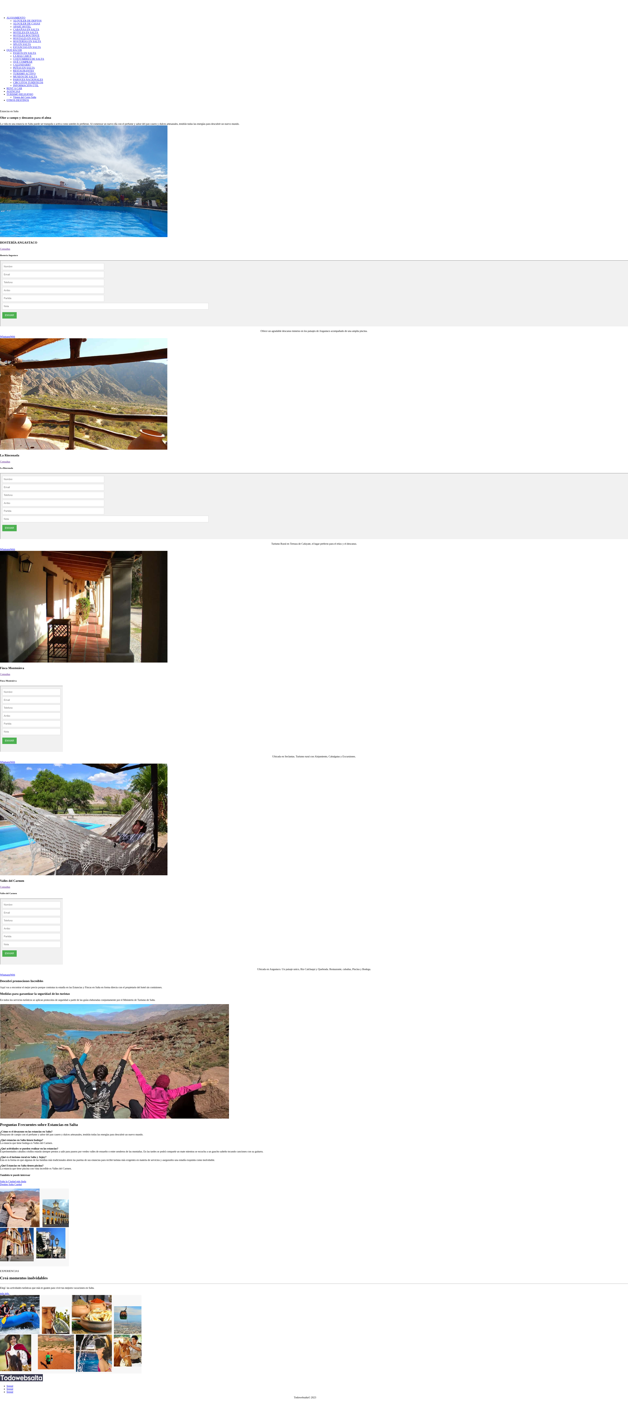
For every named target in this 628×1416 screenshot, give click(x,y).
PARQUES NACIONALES (28, 79)
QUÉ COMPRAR (22, 61)
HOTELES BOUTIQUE (26, 35)
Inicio (3, 105)
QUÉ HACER (14, 50)
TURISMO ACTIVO (24, 73)
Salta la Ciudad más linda (13, 1181)
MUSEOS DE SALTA (25, 76)
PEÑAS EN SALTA (24, 67)
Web (12, 336)
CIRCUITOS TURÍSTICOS (28, 82)
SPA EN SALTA (22, 44)
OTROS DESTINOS (18, 100)
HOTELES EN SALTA (25, 32)
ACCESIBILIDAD (314, 1411)
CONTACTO (314, 1403)
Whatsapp (5, 336)
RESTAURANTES (23, 70)
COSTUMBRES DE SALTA (28, 59)
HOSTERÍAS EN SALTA (27, 41)
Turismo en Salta (325, 1397)
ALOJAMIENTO (16, 17)
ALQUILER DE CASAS (26, 23)
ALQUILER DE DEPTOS (27, 20)
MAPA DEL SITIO (314, 1408)
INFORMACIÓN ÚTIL (26, 85)
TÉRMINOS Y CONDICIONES (314, 1406)
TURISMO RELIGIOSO (20, 94)
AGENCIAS (13, 91)
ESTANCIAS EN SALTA (27, 47)
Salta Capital (14, 105)
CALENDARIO (22, 64)
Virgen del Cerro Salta (24, 97)
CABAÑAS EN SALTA (26, 29)
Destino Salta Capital (11, 1184)
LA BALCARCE (22, 56)
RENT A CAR (14, 88)
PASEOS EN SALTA (24, 53)
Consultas (5, 249)
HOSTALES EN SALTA (26, 38)
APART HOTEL (22, 26)
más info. (4, 1293)
